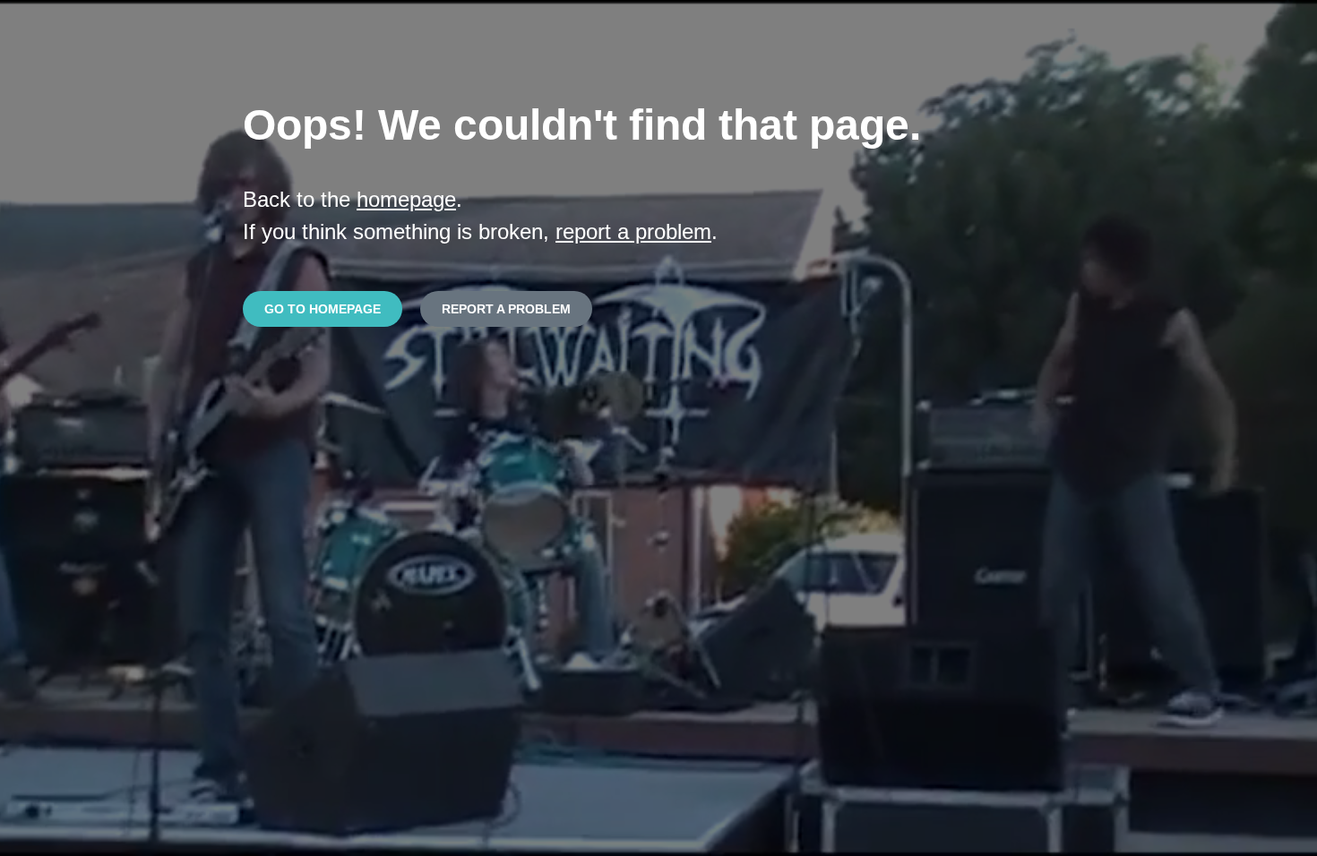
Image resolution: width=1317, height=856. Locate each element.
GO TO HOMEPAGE (322, 309)
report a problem (633, 231)
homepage (406, 199)
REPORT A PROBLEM (506, 309)
